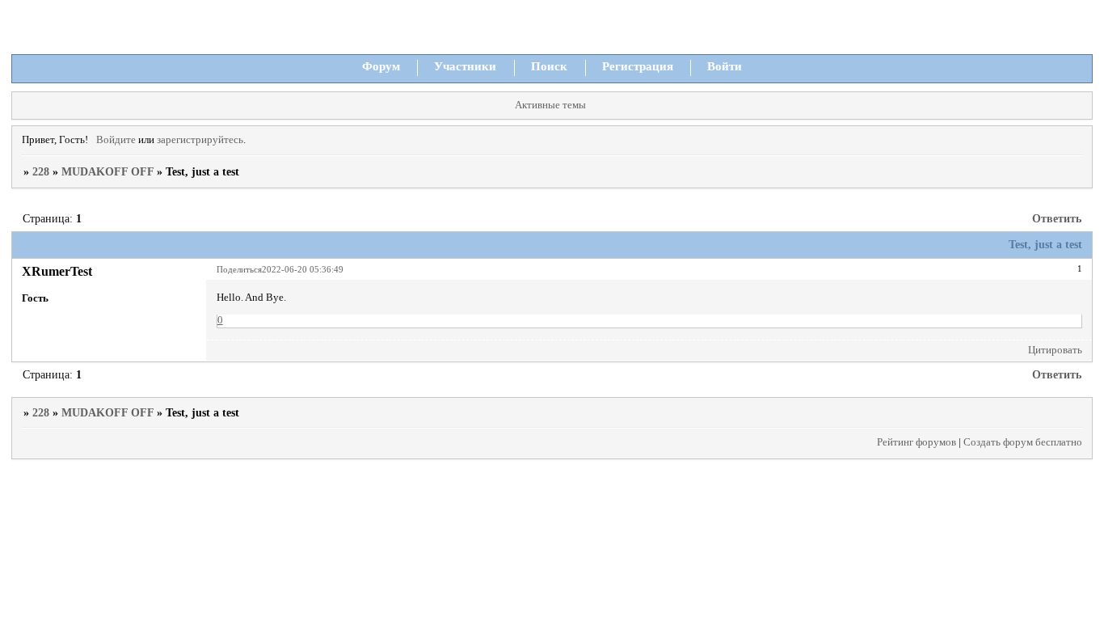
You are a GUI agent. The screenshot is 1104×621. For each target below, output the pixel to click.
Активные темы (550, 105)
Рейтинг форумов (916, 442)
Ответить (1056, 219)
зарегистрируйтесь (200, 140)
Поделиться (239, 269)
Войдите (116, 140)
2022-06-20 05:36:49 (302, 269)
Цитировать (1055, 350)
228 (40, 172)
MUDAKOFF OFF (107, 172)
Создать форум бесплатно (1022, 442)
